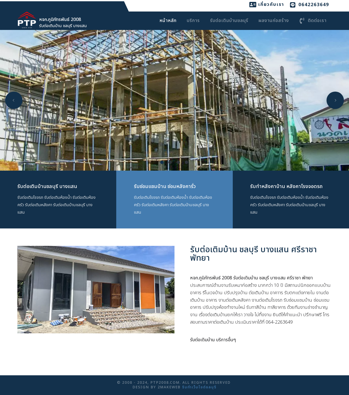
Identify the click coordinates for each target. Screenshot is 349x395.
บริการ (193, 20)
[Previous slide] (13, 100)
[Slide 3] (179, 162)
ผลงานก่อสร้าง (274, 20)
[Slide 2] (170, 162)
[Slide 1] (162, 162)
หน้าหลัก (168, 20)
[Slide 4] (187, 162)
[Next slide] (335, 100)
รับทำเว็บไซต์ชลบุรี (199, 387)
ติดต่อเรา (317, 20)
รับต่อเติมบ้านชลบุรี (229, 20)
